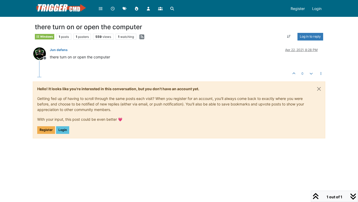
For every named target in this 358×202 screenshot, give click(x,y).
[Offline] (41, 53)
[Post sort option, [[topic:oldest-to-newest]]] (289, 36)
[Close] (319, 89)
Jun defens (59, 50)
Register (46, 130)
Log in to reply (310, 36)
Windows (46, 36)
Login (62, 130)
